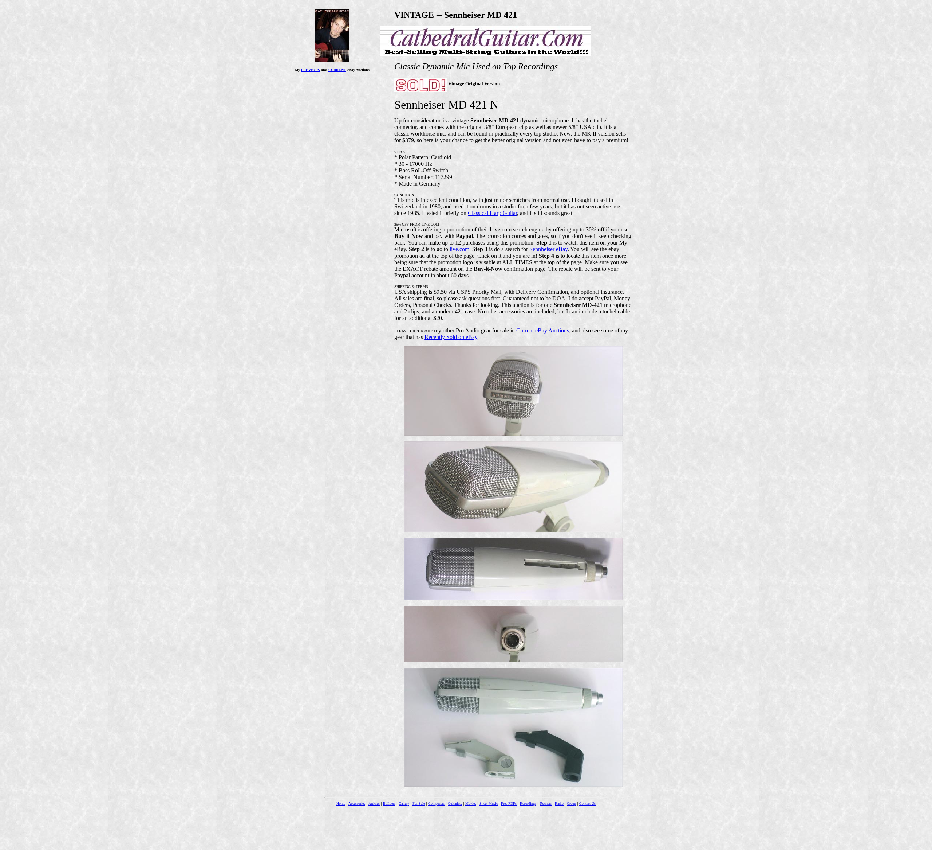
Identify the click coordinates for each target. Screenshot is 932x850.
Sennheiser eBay (548, 249)
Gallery (404, 804)
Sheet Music (488, 804)
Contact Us (587, 804)
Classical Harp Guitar (492, 213)
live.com (459, 249)
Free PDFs (509, 804)
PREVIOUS (310, 70)
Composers (436, 804)
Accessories (356, 804)
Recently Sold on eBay (450, 337)
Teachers (546, 804)
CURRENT (337, 70)
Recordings (528, 804)
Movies (470, 804)
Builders (389, 804)
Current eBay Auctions (542, 330)
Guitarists (455, 804)
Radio (559, 804)
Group (571, 804)
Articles (374, 804)
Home (340, 804)
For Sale (418, 804)
